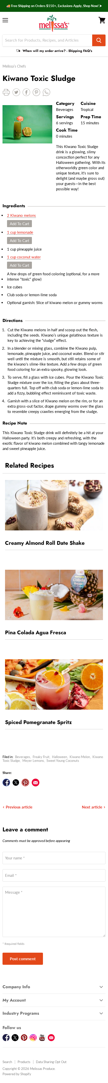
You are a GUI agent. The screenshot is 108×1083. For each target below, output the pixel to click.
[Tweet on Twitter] (16, 782)
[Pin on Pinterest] (25, 782)
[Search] (98, 40)
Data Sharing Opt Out (51, 1062)
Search (7, 1062)
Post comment (23, 958)
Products (24, 1062)
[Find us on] (35, 782)
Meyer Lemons (33, 761)
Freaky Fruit (41, 757)
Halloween (59, 757)
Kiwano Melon (80, 757)
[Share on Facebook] (6, 782)
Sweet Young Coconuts (62, 761)
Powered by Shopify (17, 1074)
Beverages (22, 757)
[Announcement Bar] (54, 6)
